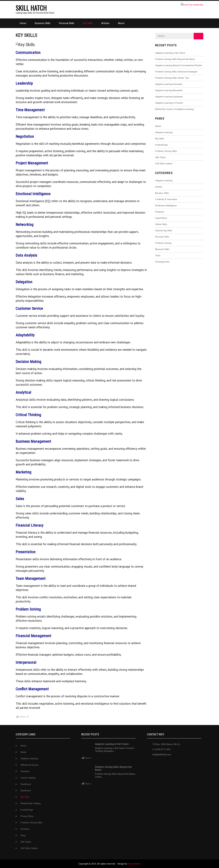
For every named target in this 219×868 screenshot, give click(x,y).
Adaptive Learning (164, 132)
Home (23, 23)
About (121, 23)
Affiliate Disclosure (30, 764)
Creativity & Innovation (166, 199)
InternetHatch (134, 863)
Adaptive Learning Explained (169, 96)
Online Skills (161, 224)
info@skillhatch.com (161, 754)
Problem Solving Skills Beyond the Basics (175, 59)
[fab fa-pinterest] (171, 762)
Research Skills (162, 249)
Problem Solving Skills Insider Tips (172, 77)
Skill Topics (160, 157)
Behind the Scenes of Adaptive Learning (174, 109)
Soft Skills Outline (163, 163)
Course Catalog (28, 777)
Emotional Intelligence (166, 205)
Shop (23, 835)
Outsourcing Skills (163, 230)
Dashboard (26, 784)
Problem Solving (163, 243)
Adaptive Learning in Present (169, 102)
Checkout (25, 771)
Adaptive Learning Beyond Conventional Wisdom (178, 65)
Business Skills (42, 23)
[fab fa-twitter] (157, 762)
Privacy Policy (27, 816)
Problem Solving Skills (166, 151)
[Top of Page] (210, 861)
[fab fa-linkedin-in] (164, 762)
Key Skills (88, 23)
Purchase (25, 828)
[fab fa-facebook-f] (150, 762)
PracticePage (161, 144)
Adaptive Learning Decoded (168, 84)
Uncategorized (162, 261)
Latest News (161, 218)
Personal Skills (66, 23)
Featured (159, 211)
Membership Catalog (31, 803)
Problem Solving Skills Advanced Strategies (176, 71)
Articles (105, 23)
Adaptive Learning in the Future (170, 52)
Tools (157, 255)
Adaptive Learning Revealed (168, 90)
